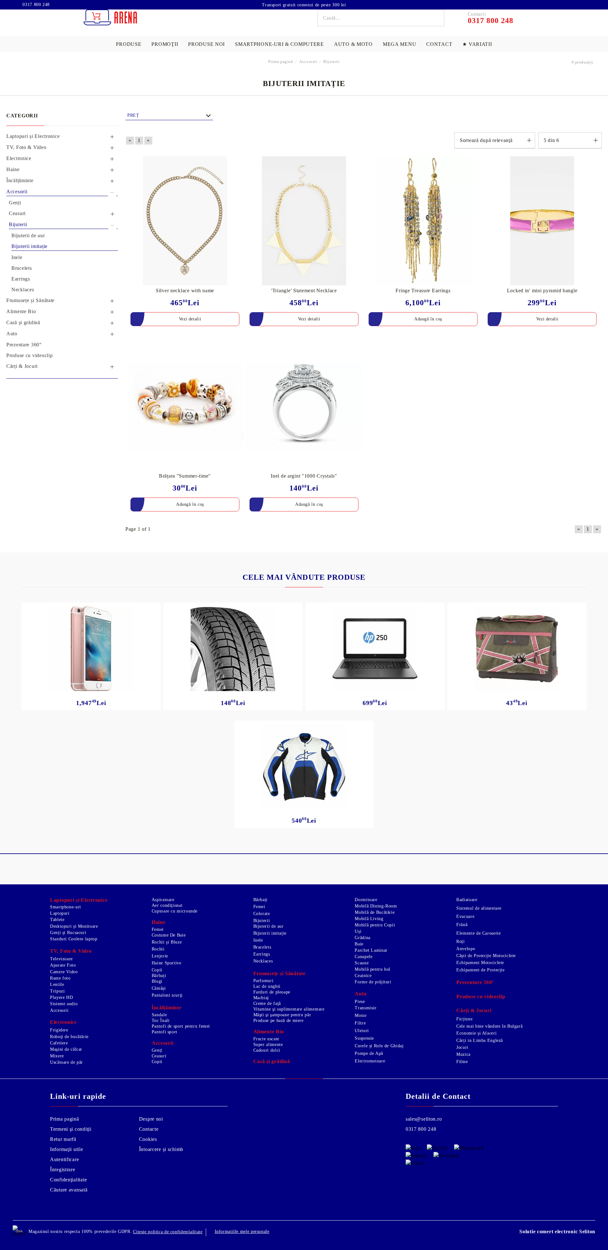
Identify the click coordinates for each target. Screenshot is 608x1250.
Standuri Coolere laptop (74, 939)
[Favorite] (579, 4)
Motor (361, 1015)
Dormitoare (366, 899)
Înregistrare (62, 1169)
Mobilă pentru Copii (375, 925)
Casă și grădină (271, 1061)
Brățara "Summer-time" (185, 476)
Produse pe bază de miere (278, 1020)
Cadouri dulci (266, 1050)
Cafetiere (59, 1043)
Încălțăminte (166, 1007)
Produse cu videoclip (480, 996)
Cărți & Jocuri (473, 1010)
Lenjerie (160, 956)
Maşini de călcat (66, 1049)
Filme (462, 1061)
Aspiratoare (163, 899)
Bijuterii (261, 920)
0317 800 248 (35, 5)
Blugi (157, 981)
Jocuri (462, 1047)
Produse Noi (206, 44)
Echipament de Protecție (480, 970)
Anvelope (465, 948)
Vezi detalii (190, 319)
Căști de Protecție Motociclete (486, 955)
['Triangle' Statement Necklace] (304, 220)
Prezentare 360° (475, 982)
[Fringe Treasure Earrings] (423, 220)
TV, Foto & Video (71, 951)
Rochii (158, 949)
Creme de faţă (267, 1003)
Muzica (463, 1054)
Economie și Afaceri (476, 1033)
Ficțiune (464, 1019)
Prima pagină (64, 1119)
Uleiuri (362, 1030)
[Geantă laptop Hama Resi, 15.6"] (516, 648)
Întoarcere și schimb (161, 1149)
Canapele (363, 956)
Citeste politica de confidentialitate (167, 1231)
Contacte (149, 1129)
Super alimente (268, 1044)
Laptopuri (60, 913)
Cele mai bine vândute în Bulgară (489, 1026)
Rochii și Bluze (167, 942)
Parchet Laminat (371, 950)
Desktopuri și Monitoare (74, 926)
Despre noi (151, 1119)
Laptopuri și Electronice (78, 900)
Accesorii (59, 1010)
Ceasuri (159, 1056)
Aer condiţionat (167, 905)
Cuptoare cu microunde (175, 911)
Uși (358, 931)
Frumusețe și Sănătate (279, 973)
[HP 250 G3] (375, 648)
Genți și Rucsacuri (68, 932)
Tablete (57, 919)
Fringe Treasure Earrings (423, 290)
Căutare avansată (69, 1189)
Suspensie (364, 1038)
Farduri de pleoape (271, 992)
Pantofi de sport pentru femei (181, 1026)
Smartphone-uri (65, 907)
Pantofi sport (164, 1032)
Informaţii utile (66, 1149)
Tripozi (57, 991)
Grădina (362, 937)
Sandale (159, 1014)
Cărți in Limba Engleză (479, 1040)
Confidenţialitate (68, 1179)
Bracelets (262, 947)
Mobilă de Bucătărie (375, 912)
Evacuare (465, 916)
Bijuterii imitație (270, 933)
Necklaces (263, 961)
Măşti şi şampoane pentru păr (282, 1014)
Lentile (57, 984)
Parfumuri (263, 980)
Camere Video (64, 971)
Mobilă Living (369, 918)
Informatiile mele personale (242, 1231)
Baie (359, 944)
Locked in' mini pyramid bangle (542, 290)
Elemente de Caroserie (478, 933)
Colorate (261, 913)
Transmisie (365, 1008)
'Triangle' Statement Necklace (304, 290)
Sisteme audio (64, 1003)
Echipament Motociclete (480, 962)
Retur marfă (63, 1139)
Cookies (148, 1139)
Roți (460, 941)
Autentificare (64, 1159)
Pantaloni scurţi (167, 995)
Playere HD (61, 997)
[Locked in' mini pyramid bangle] (542, 220)
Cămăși (159, 988)
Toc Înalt (161, 1020)
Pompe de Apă (369, 1053)
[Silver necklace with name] (185, 220)
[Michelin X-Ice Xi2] (233, 648)
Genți (157, 1050)
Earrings (261, 954)
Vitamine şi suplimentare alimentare (289, 1009)
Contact (439, 44)
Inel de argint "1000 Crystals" (304, 476)
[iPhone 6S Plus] (91, 648)
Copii (157, 970)
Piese (360, 1001)
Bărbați (159, 975)
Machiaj (261, 997)
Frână (461, 924)
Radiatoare (466, 899)
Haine (159, 922)
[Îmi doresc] (238, 161)
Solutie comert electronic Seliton (557, 1231)
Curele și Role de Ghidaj (379, 1045)
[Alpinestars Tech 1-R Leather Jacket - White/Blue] (304, 766)
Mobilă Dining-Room (376, 906)
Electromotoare (370, 1061)
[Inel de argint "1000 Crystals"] (304, 405)
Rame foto (60, 978)
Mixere (57, 1056)
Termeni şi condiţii (71, 1129)
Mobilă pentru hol (372, 969)
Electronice (63, 1022)
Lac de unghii (267, 986)
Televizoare (61, 958)
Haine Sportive (166, 963)
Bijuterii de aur (268, 926)
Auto (360, 993)
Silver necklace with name (185, 290)
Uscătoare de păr (66, 1062)
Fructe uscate (266, 1039)
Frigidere (59, 1030)
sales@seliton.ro (424, 1119)
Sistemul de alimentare (479, 908)
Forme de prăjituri (373, 982)
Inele (258, 940)
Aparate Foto (63, 965)
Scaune (362, 963)
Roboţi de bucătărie (69, 1036)
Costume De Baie (169, 935)
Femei (158, 929)
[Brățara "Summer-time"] (185, 405)
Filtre (360, 1023)
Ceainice (363, 975)
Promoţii (164, 44)
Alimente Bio (268, 1031)
